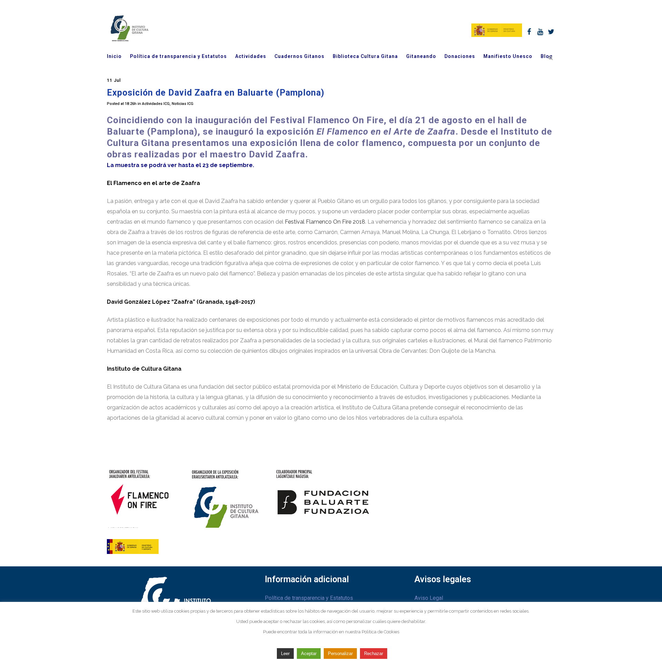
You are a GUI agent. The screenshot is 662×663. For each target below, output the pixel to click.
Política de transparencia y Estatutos (309, 598)
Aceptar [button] (309, 653)
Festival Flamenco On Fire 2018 (325, 221)
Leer (285, 653)
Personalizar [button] (340, 653)
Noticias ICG (182, 103)
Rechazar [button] (373, 653)
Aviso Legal (428, 598)
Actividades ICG (156, 103)
